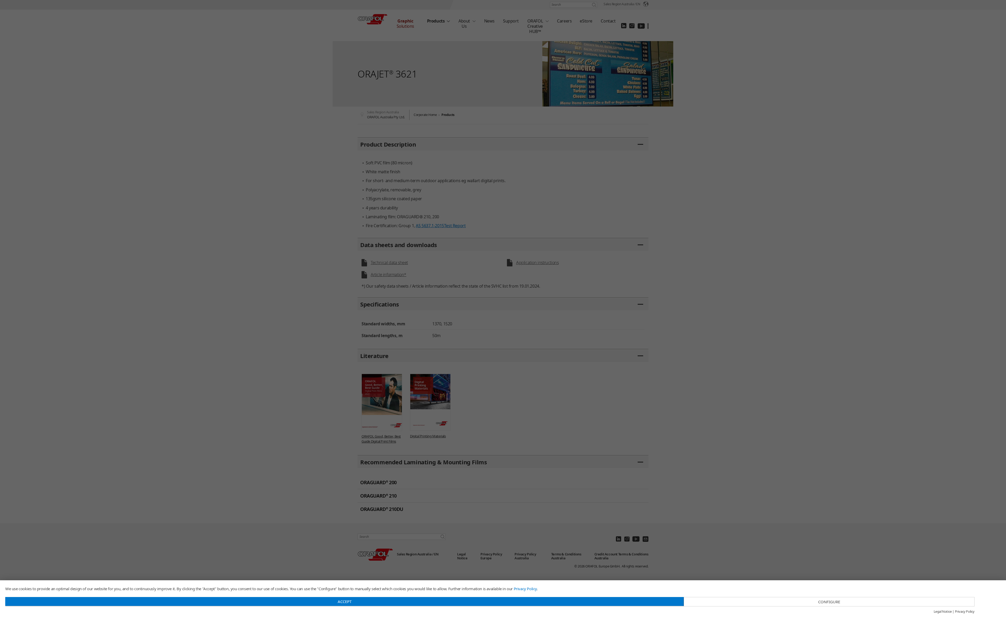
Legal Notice (943, 612)
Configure (829, 601)
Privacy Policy (525, 588)
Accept (345, 601)
